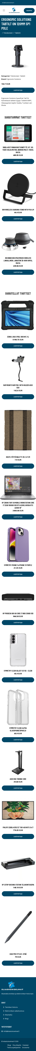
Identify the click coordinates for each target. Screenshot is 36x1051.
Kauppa (29, 10)
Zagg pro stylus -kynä (18, 954)
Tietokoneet (8, 33)
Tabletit (18, 33)
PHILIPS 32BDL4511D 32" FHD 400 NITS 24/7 (18, 827)
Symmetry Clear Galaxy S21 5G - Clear (18, 671)
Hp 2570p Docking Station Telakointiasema (18, 885)
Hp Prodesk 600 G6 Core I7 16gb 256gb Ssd (18, 613)
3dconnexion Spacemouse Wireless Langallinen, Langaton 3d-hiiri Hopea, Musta (18, 260)
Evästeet (26, 1045)
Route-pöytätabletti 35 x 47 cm (18, 457)
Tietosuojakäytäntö (14, 1048)
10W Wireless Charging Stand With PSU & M (18, 209)
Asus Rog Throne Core (18, 779)
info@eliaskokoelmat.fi (8, 2)
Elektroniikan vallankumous (14, 1011)
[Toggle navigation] (3, 10)
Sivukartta (25, 1048)
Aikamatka (8, 1015)
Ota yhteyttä (17, 1045)
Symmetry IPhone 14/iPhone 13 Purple (18, 565)
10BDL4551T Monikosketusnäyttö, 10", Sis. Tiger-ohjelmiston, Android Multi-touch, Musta (18, 149)
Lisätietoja (18, 90)
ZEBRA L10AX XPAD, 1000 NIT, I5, (18, 337)
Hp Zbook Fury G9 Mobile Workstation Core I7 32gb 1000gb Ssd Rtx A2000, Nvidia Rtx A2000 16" (18, 505)
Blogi (6, 1019)
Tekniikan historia (11, 1007)
